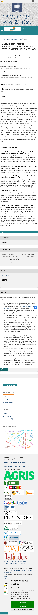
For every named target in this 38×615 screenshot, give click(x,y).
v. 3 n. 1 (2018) (18, 39)
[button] (4, 369)
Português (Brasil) (8, 416)
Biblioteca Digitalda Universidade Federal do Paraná (17, 19)
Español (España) (8, 419)
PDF (4, 232)
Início (4, 39)
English (5, 413)
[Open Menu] (2, 30)
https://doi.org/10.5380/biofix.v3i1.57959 (16, 84)
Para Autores (6, 399)
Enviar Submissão (10, 385)
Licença (11, 570)
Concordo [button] (23, 602)
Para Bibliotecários (8, 402)
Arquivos (10, 39)
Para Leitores (6, 397)
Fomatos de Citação (9, 263)
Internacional (18, 570)
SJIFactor (22, 563)
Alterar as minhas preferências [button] (23, 609)
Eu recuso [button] (23, 606)
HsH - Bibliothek (14, 563)
